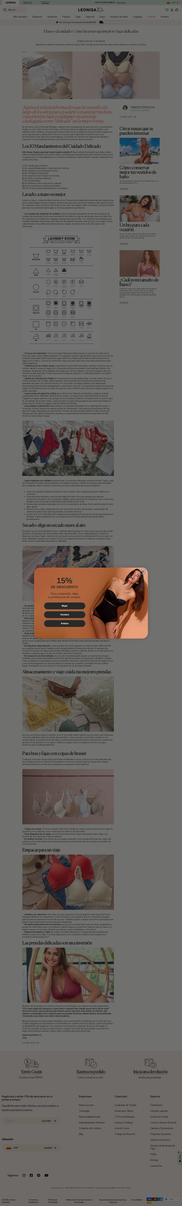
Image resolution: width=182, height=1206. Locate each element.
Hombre (64, 614)
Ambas (65, 623)
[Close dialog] (143, 571)
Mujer (65, 606)
